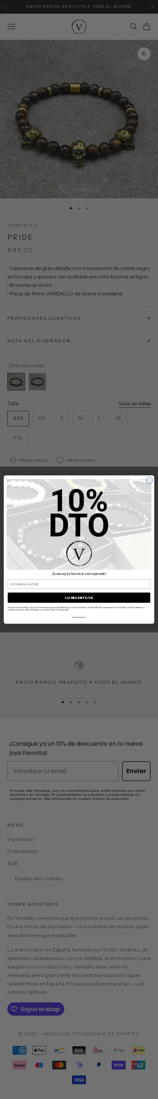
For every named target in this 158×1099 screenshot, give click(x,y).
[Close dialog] (149, 480)
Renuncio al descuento (79, 617)
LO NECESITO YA (79, 597)
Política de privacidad (59, 610)
